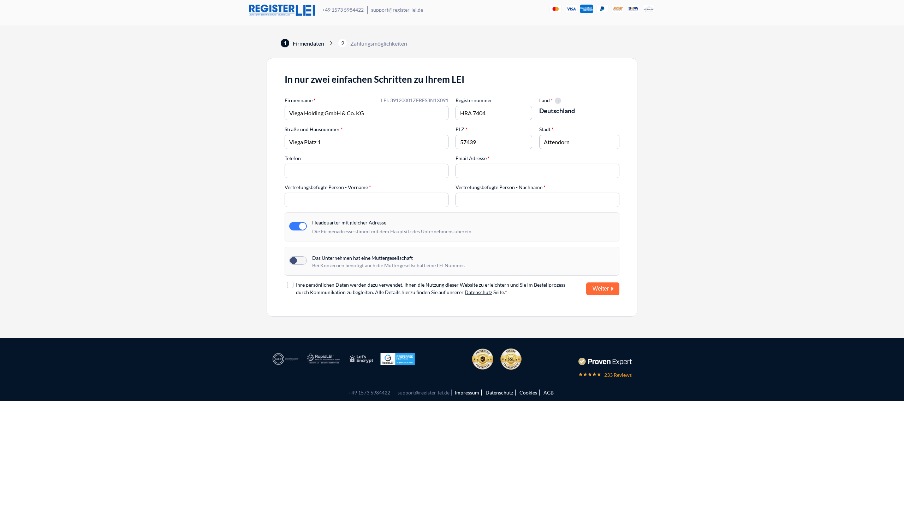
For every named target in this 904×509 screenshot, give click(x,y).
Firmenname (300, 100)
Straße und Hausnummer (314, 129)
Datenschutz (478, 292)
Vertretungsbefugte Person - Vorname (328, 187)
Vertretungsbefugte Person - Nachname (501, 187)
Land (546, 100)
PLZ (462, 129)
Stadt (546, 129)
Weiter (601, 289)
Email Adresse (473, 158)
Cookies (528, 393)
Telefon (293, 158)
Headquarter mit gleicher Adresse (349, 223)
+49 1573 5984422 (343, 10)
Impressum (467, 393)
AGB (548, 393)
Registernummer (474, 100)
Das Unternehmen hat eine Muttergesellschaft (362, 258)
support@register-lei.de (397, 10)
